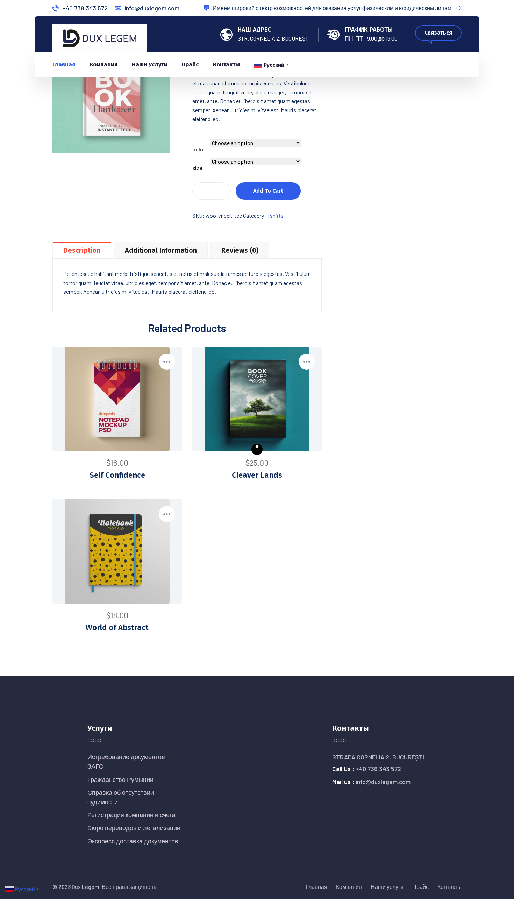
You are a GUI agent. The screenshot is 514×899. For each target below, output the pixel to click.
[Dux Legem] (99, 37)
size (197, 167)
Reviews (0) (239, 250)
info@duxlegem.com (151, 8)
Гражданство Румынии (120, 779)
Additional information (161, 250)
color (198, 149)
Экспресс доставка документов (132, 841)
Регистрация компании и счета (131, 815)
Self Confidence (117, 475)
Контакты (226, 64)
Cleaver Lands (257, 475)
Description (81, 250)
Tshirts (275, 215)
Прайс (190, 64)
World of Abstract (117, 627)
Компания (104, 64)
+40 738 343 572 (85, 8)
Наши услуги (149, 64)
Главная (64, 64)
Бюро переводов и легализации (133, 828)
